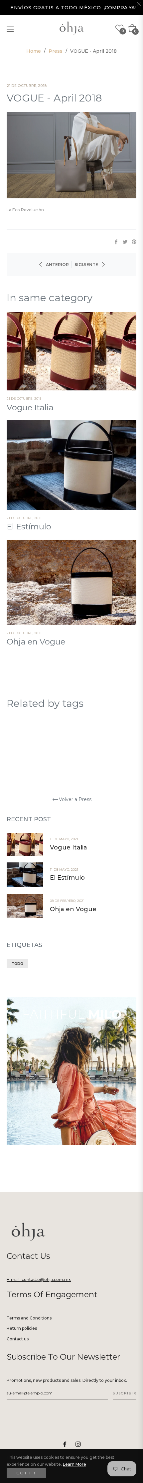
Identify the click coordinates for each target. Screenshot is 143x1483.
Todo (17, 964)
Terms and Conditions (29, 1317)
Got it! (26, 1472)
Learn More (74, 1464)
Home (33, 51)
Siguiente (86, 264)
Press (56, 51)
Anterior (57, 264)
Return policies (22, 1328)
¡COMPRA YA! (120, 8)
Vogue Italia (30, 407)
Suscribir (124, 1393)
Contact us (18, 1338)
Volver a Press (75, 799)
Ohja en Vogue (36, 641)
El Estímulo (29, 526)
